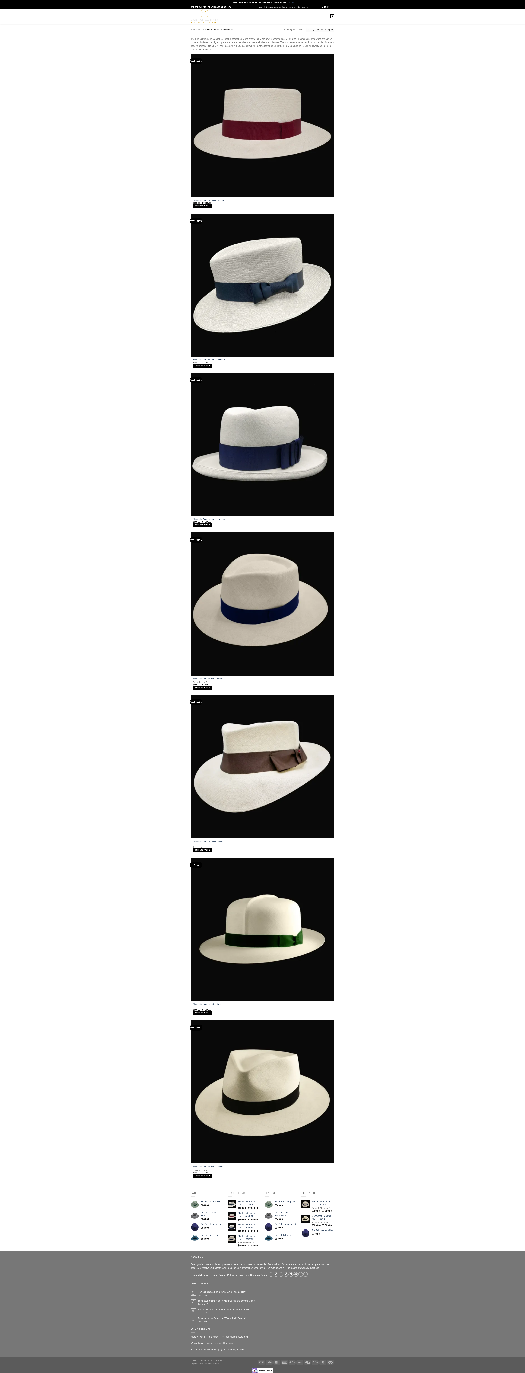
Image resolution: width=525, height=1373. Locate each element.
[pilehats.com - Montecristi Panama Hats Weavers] (204, 16)
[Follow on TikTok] (317, 7)
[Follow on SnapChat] (320, 7)
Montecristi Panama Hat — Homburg (209, 519)
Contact (298, 14)
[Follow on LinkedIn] (330, 7)
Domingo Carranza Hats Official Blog (280, 7)
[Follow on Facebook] (312, 7)
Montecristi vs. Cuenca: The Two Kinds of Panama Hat (224, 1309)
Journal (228, 19)
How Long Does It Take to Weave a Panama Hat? (222, 1292)
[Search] (311, 16)
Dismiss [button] (290, 2)
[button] (261, 7)
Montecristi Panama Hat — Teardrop (209, 679)
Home (193, 29)
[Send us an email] (325, 7)
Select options (202, 206)
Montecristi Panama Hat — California (209, 360)
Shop (200, 29)
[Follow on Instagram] (314, 7)
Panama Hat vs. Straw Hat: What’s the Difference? (222, 1318)
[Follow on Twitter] (322, 7)
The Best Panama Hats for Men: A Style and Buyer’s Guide (226, 1301)
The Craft (271, 14)
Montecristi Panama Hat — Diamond (209, 841)
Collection (228, 14)
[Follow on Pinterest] (328, 7)
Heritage (258, 14)
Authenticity (244, 14)
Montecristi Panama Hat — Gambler (208, 200)
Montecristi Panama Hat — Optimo (208, 1004)
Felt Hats (286, 14)
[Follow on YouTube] (333, 7)
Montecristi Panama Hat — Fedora (208, 1166)
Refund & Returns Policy (205, 1275)
